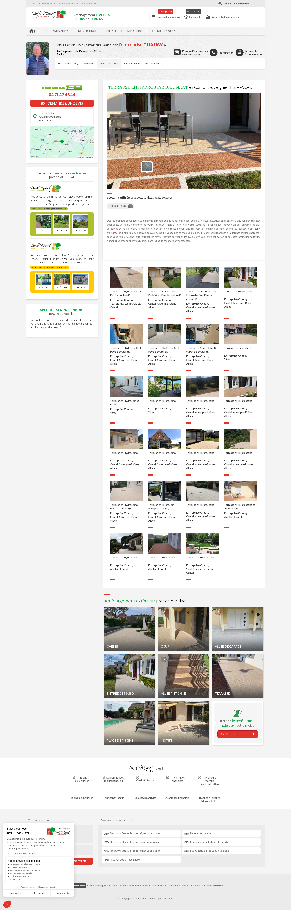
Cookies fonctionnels (19, 867)
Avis (131, 63)
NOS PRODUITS (88, 30)
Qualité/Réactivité (145, 797)
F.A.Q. (34, 3)
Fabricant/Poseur (113, 797)
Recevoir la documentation (226, 17)
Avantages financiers (177, 797)
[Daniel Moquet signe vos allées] (49, 14)
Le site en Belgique (209, 850)
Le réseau (209, 841)
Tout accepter (62, 893)
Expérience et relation (19, 876)
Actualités (46, 3)
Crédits (116, 885)
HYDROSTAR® (118, 205)
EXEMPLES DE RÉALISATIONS (124, 30)
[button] (7, 904)
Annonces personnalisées (21, 873)
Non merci (15, 893)
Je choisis (39, 893)
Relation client (16, 879)
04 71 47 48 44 (62, 94)
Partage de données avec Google (24, 864)
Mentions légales (99, 885)
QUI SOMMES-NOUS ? (56, 30)
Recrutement (152, 63)
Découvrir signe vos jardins (134, 841)
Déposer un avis (88, 3)
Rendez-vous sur (49, 208)
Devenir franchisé (66, 3)
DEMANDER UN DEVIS (65, 103)
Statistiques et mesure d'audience (24, 870)
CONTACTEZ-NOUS (163, 30)
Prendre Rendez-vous (168, 15)
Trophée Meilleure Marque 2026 (209, 799)
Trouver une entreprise (236, 3)
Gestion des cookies (179, 885)
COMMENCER (231, 734)
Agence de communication (134, 885)
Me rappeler (194, 15)
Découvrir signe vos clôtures (135, 833)
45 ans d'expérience (82, 797)
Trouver (125, 859)
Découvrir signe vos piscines (135, 850)
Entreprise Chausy (68, 63)
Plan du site (158, 885)
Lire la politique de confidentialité (22, 853)
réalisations (109, 63)
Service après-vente (76, 885)
